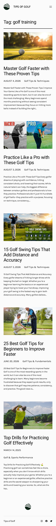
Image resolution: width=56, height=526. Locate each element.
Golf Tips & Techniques (36, 80)
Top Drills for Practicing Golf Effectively (26, 440)
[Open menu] (50, 7)
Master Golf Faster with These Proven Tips (26, 71)
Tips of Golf (22, 6)
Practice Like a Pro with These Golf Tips (26, 160)
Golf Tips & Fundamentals (37, 361)
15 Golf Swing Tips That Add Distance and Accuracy (27, 255)
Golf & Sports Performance (18, 457)
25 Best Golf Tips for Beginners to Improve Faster (24, 349)
